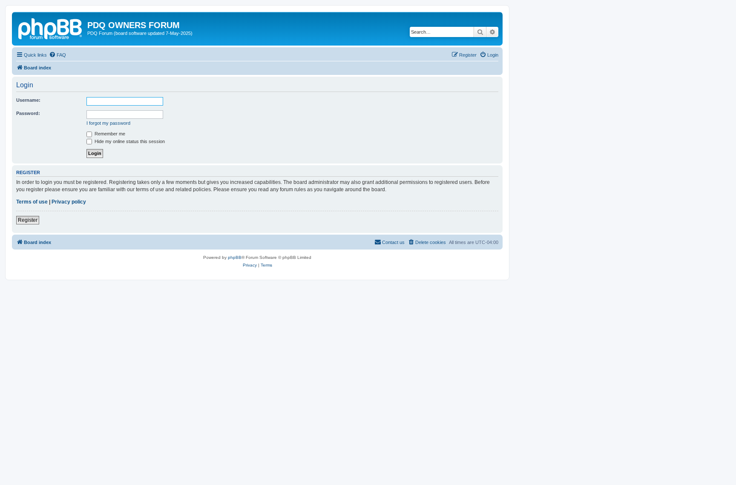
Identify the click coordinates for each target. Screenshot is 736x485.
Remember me (109, 133)
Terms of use (32, 202)
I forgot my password (108, 123)
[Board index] (50, 27)
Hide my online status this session (129, 141)
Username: (28, 100)
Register (27, 220)
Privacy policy (69, 202)
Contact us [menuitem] (393, 242)
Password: (28, 113)
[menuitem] (57, 55)
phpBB (235, 257)
